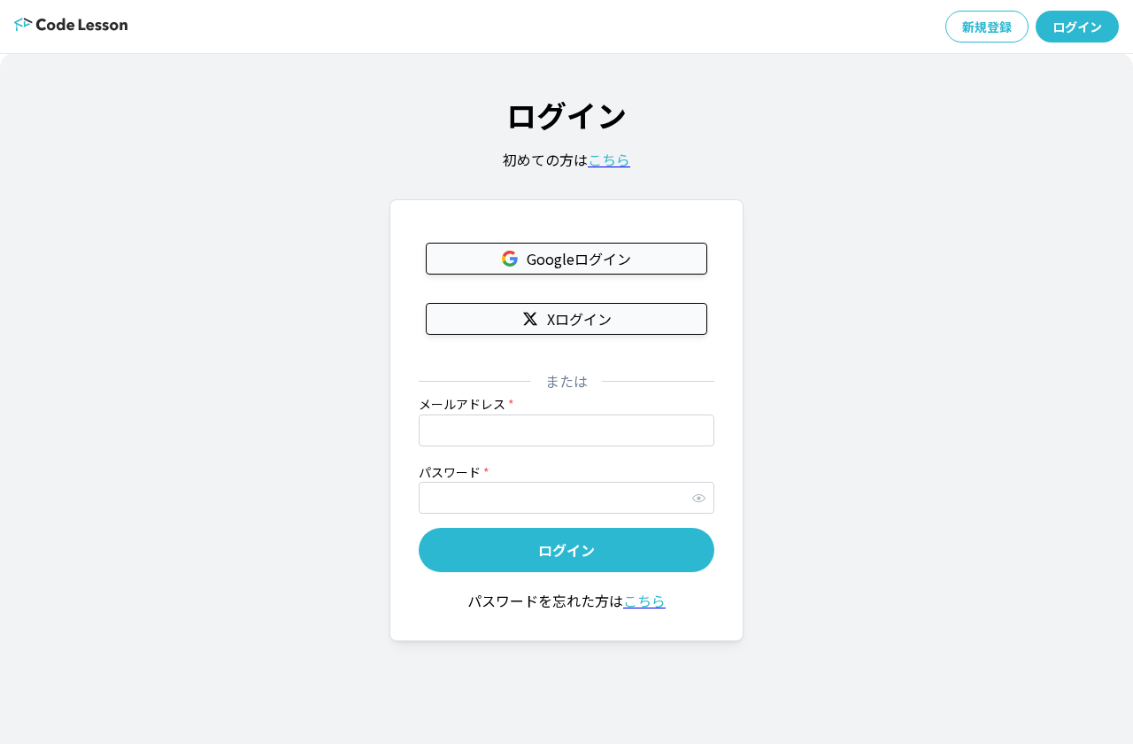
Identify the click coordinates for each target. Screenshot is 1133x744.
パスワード (454, 472)
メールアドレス (466, 404)
